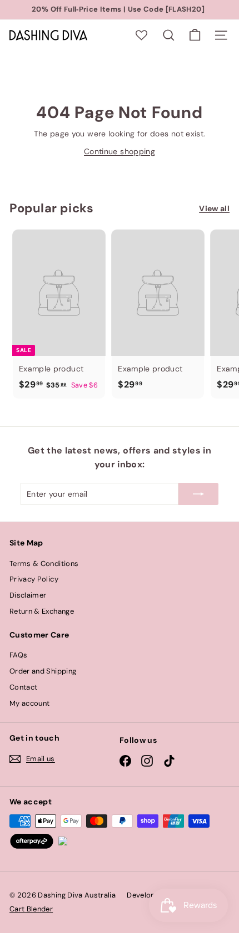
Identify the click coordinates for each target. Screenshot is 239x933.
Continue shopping (119, 151)
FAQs (18, 655)
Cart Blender (31, 909)
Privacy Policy (33, 579)
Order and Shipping (42, 671)
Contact (23, 687)
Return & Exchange (41, 611)
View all (214, 208)
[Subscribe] (198, 494)
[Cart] (195, 35)
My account (29, 703)
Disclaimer (28, 595)
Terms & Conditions (43, 563)
